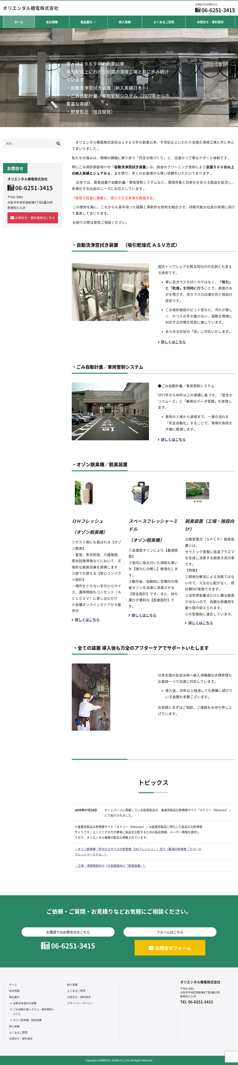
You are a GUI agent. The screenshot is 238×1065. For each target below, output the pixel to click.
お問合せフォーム (173, 948)
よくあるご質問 (163, 22)
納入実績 (125, 22)
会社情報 (52, 22)
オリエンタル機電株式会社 (31, 8)
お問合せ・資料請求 (210, 22)
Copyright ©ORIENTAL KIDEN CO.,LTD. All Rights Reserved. (119, 1060)
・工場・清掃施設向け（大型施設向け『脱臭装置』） (110, 865)
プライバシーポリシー (80, 1003)
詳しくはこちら (173, 341)
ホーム (18, 22)
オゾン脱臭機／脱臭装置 (27, 1020)
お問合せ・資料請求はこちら (35, 217)
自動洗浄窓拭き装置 (24, 1003)
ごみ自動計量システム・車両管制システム (34, 1011)
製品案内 (86, 22)
